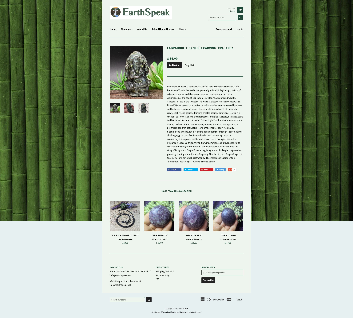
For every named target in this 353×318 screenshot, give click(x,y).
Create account (224, 29)
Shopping (126, 29)
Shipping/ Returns (165, 271)
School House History (163, 29)
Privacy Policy (162, 275)
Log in (240, 29)
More (182, 29)
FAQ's (158, 279)
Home (113, 29)
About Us (142, 29)
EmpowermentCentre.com (190, 312)
